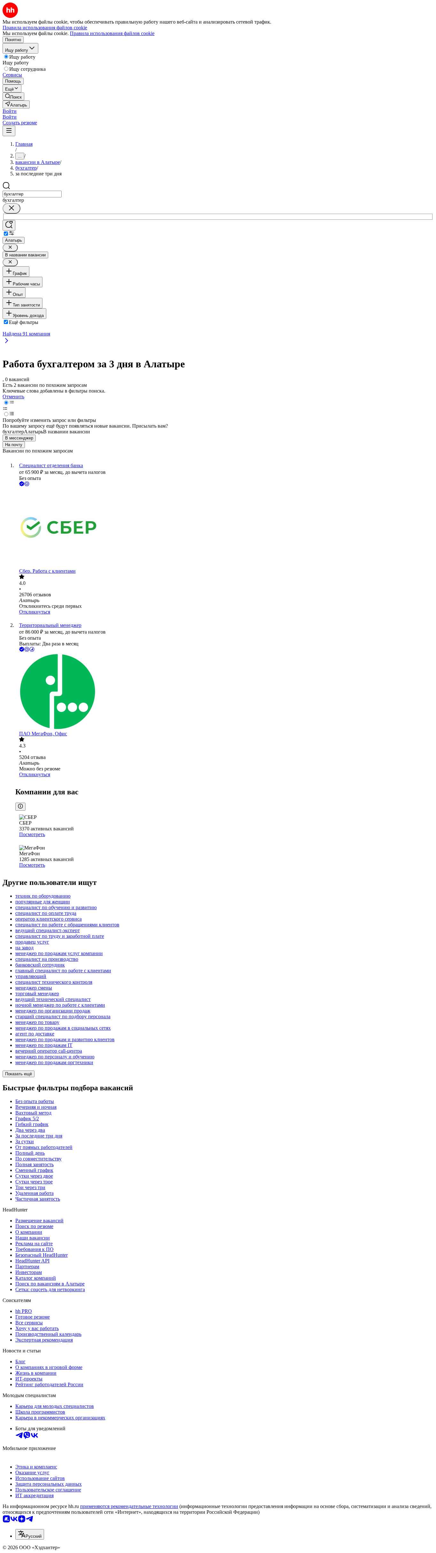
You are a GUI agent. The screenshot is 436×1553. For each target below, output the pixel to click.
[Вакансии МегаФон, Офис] (224, 692)
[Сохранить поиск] (9, 225)
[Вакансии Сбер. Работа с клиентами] (224, 528)
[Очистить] (11, 208)
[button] (10, 111)
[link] (13, 96)
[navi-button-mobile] (9, 131)
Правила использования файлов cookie (112, 33)
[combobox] (32, 194)
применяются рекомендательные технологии (129, 1506)
